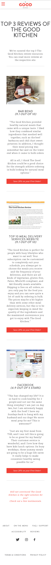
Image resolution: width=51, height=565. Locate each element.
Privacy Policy (38, 555)
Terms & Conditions (15, 555)
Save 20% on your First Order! (27, 181)
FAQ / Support (40, 526)
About (6, 526)
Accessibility (19, 531)
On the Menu (21, 526)
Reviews (35, 531)
